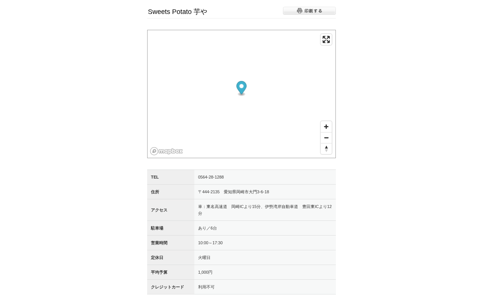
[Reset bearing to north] (326, 148)
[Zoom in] (326, 126)
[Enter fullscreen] (326, 39)
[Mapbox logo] (166, 151)
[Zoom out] (326, 137)
